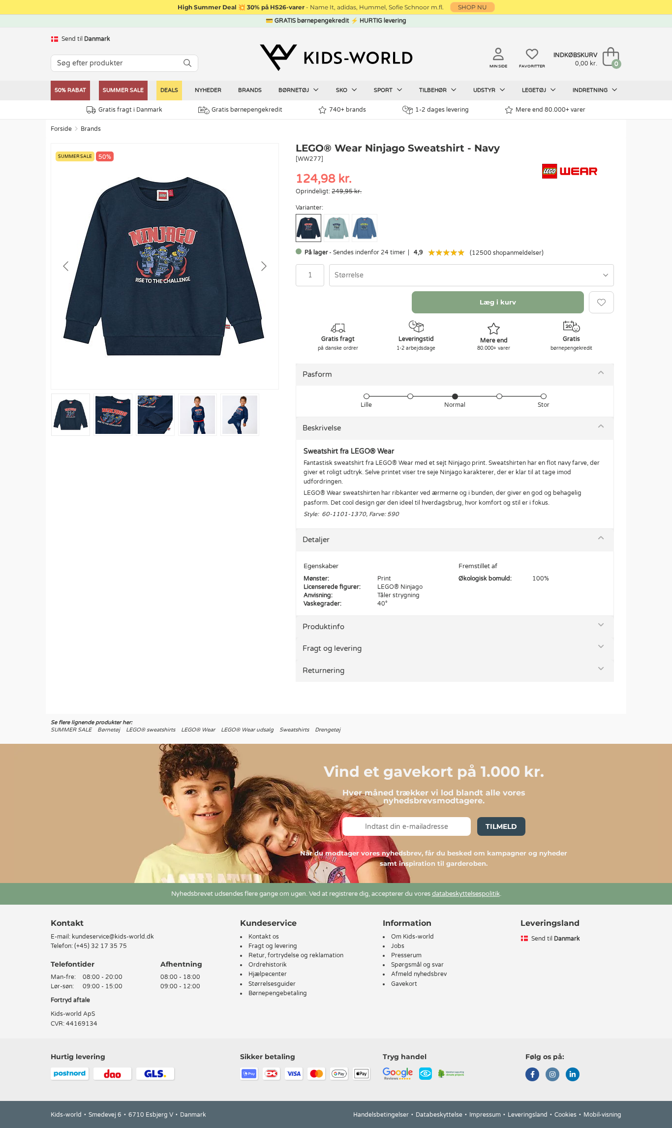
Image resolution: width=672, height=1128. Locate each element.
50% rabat (70, 90)
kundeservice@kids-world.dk (113, 936)
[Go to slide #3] (155, 415)
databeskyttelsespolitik (466, 894)
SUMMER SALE (123, 90)
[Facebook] (532, 1075)
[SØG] (187, 63)
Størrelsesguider (272, 983)
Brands (250, 90)
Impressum (485, 1114)
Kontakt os (263, 936)
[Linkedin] (573, 1075)
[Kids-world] (336, 57)
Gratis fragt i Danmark (130, 109)
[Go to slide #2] (112, 415)
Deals (169, 90)
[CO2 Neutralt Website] (451, 1072)
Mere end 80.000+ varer (550, 109)
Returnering (323, 670)
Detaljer (316, 539)
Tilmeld (501, 826)
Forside (61, 128)
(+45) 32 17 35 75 (100, 946)
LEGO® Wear (198, 730)
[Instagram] (552, 1075)
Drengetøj (327, 730)
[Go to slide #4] (197, 415)
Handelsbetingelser (381, 1114)
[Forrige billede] (66, 266)
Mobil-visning (602, 1114)
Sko (342, 90)
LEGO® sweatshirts (150, 730)
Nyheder (208, 90)
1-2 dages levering (442, 109)
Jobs (397, 946)
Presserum (406, 955)
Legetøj (535, 90)
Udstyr (485, 90)
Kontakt (67, 923)
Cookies (565, 1114)
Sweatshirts (294, 730)
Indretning (591, 90)
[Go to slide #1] (70, 415)
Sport (384, 90)
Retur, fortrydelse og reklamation (295, 955)
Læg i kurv (498, 302)
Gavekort (404, 983)
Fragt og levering (332, 648)
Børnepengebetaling (277, 993)
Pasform (317, 374)
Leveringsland (528, 1114)
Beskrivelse (322, 428)
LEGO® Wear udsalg (247, 730)
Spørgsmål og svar (417, 964)
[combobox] (471, 275)
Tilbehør (433, 90)
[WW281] (364, 228)
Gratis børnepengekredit (247, 109)
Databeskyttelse (439, 1114)
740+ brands (347, 109)
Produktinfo (323, 626)
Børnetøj (294, 90)
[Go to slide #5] (239, 415)
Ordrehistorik (267, 964)
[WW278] (336, 228)
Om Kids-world (412, 936)
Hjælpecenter (267, 974)
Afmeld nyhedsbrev (419, 974)
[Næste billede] (263, 266)
